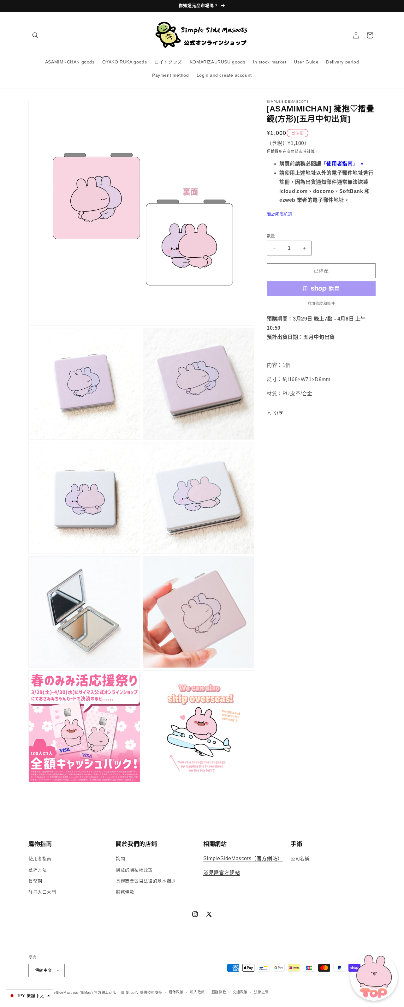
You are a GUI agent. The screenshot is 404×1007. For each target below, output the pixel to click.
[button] (35, 35)
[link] (321, 304)
